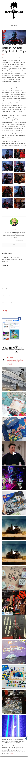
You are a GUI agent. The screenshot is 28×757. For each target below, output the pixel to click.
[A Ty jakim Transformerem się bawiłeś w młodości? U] (14, 528)
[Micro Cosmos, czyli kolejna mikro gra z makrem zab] (14, 652)
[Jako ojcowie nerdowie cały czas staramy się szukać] (14, 578)
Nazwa (4, 289)
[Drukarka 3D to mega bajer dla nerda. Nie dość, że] (14, 379)
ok (26, 738)
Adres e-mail (6, 296)
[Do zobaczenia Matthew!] (14, 453)
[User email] (14, 245)
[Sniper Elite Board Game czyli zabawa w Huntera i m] (14, 702)
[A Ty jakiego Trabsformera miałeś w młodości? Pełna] (14, 553)
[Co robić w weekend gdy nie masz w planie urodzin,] (14, 404)
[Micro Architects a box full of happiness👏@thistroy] (14, 429)
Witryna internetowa (8, 303)
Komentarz (5, 265)
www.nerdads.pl (20, 240)
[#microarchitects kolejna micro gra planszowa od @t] (14, 677)
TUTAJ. (11, 753)
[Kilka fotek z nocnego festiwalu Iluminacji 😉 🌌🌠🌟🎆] (14, 478)
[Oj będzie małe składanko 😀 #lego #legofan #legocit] (14, 503)
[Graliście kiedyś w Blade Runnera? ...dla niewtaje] (14, 602)
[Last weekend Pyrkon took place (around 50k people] (14, 627)
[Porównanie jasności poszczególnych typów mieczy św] (14, 727)
